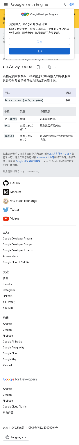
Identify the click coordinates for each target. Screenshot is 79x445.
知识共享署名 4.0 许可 (60, 153)
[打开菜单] (6, 4)
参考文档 (53, 59)
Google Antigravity (13, 347)
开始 (39, 51)
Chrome (7, 329)
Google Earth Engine (33, 59)
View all (7, 365)
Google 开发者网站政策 (28, 161)
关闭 (39, 41)
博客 (5, 278)
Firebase (8, 335)
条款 (5, 427)
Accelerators (10, 256)
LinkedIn (7, 296)
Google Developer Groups (17, 244)
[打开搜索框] (64, 4)
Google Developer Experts (18, 250)
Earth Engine (36, 4)
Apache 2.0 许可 (45, 157)
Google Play (10, 359)
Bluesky (7, 284)
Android (7, 323)
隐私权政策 (18, 427)
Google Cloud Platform (16, 406)
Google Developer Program (18, 238)
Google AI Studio (12, 341)
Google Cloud (10, 353)
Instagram (9, 290)
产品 (14, 59)
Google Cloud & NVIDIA (16, 262)
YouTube (8, 307)
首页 (5, 59)
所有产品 (8, 412)
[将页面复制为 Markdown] (49, 67)
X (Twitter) (9, 301)
